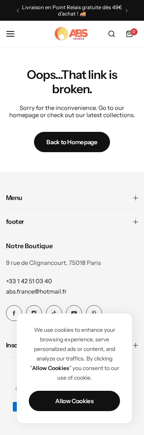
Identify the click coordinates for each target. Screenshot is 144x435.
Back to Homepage (71, 142)
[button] (18, 11)
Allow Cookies (74, 401)
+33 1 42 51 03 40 (29, 281)
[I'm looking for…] (111, 34)
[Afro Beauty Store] (72, 33)
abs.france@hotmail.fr (36, 291)
